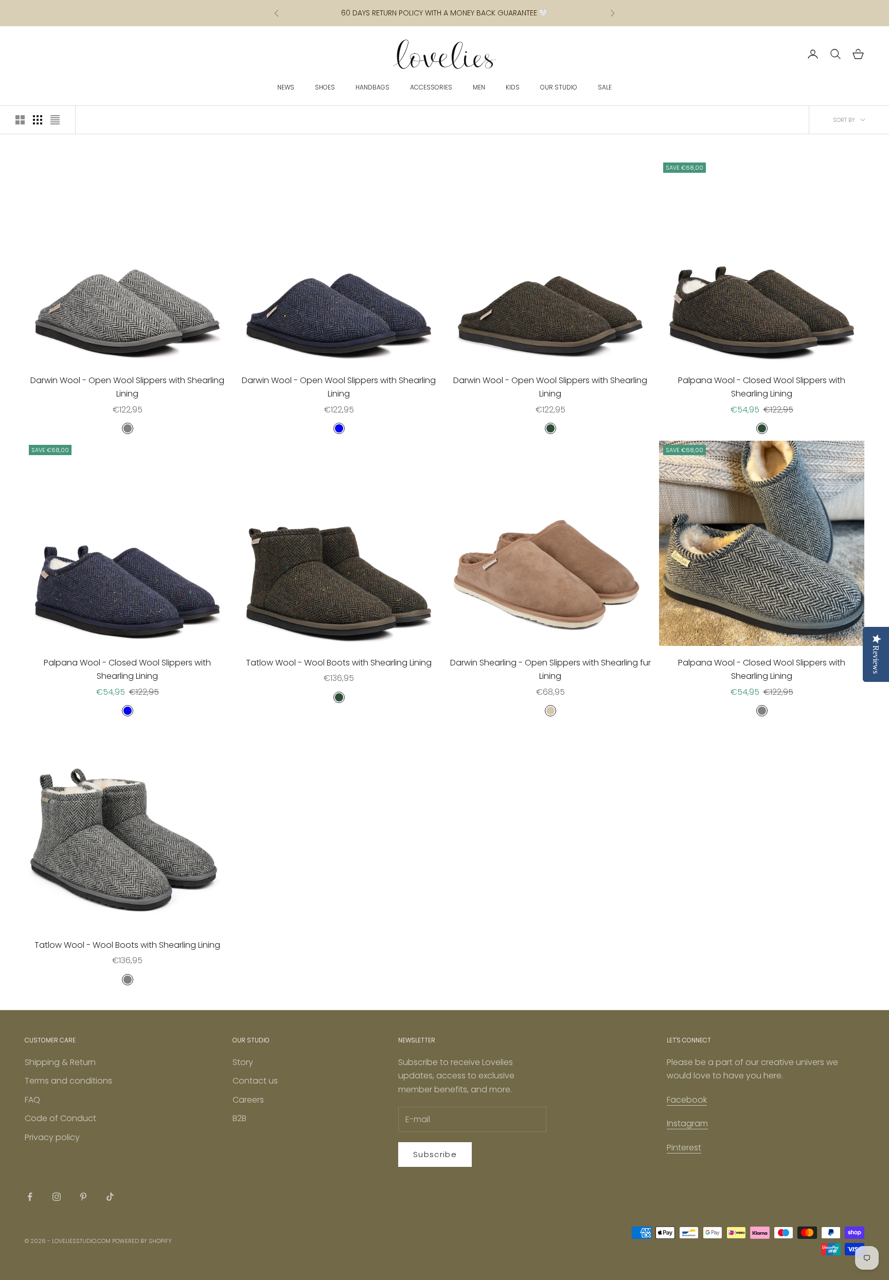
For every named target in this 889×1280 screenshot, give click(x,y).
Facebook (687, 1100)
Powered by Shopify (142, 1241)
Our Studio (558, 87)
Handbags (372, 87)
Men (479, 87)
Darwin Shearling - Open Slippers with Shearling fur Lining (550, 669)
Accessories (431, 87)
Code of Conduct (60, 1118)
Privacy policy (52, 1137)
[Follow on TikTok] (110, 1197)
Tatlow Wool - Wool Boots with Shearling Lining (339, 663)
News (285, 87)
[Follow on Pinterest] (83, 1197)
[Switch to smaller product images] (37, 120)
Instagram (687, 1123)
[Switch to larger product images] (20, 120)
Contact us (255, 1081)
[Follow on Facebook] (30, 1197)
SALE (605, 87)
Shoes (325, 87)
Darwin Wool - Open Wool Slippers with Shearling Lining (127, 387)
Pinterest (684, 1147)
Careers (248, 1100)
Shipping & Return (60, 1062)
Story (243, 1062)
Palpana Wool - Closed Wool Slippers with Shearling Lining (761, 387)
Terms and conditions (68, 1081)
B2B (239, 1118)
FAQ (32, 1100)
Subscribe (435, 1154)
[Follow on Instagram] (56, 1197)
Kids (513, 87)
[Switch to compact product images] (55, 120)
